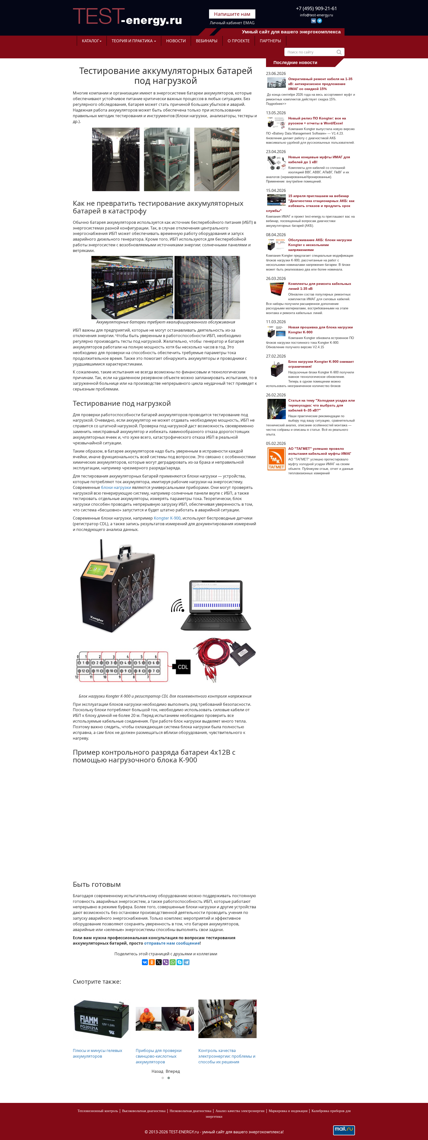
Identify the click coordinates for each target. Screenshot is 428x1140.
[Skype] (180, 962)
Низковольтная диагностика (190, 1111)
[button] (163, 1077)
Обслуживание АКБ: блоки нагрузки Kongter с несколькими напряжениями (320, 245)
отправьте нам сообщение (172, 943)
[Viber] (166, 962)
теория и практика (133, 41)
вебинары (206, 41)
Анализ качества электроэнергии (240, 1111)
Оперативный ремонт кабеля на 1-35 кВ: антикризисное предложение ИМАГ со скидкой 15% (320, 84)
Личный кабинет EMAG (232, 22)
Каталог (90, 41)
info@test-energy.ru (316, 15)
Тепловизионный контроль (98, 1111)
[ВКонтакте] (145, 962)
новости (176, 41)
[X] (159, 962)
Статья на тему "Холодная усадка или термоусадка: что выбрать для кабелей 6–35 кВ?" (321, 405)
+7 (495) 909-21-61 (316, 8)
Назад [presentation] (157, 1071)
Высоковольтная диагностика (143, 1111)
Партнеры (270, 41)
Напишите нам (232, 14)
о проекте (239, 41)
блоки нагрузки (116, 487)
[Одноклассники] (152, 962)
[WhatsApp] (173, 962)
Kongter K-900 (167, 518)
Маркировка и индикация (288, 1111)
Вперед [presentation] (173, 1071)
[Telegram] (186, 962)
